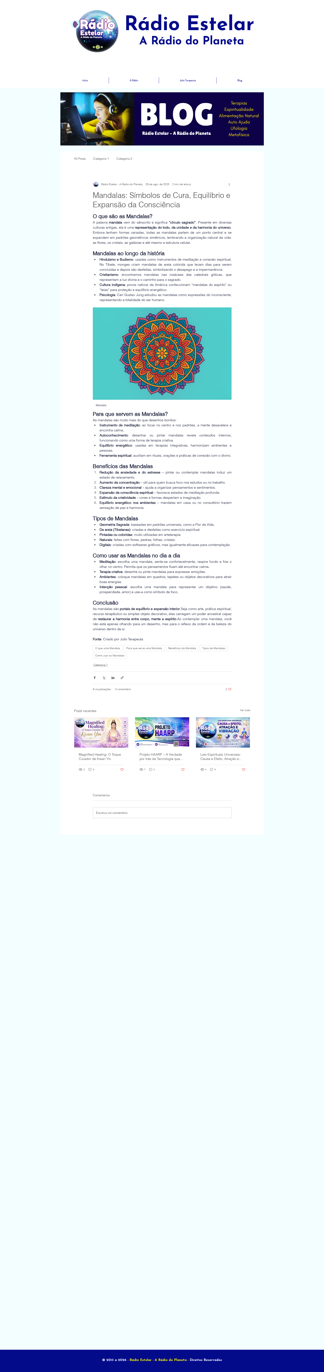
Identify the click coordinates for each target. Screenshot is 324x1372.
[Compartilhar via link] (122, 677)
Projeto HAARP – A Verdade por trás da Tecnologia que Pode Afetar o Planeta (161, 756)
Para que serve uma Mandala (144, 648)
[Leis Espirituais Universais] (223, 732)
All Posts (80, 158)
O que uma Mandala (107, 648)
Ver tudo (245, 710)
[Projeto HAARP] (162, 732)
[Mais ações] (229, 184)
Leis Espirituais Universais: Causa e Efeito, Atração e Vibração (220, 756)
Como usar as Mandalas (109, 655)
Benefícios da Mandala (182, 648)
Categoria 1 (101, 158)
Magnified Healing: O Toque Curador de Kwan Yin (100, 756)
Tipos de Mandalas (213, 648)
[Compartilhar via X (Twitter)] (104, 677)
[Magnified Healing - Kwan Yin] (101, 732)
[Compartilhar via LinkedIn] (113, 677)
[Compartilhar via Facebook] (94, 677)
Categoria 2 (124, 158)
